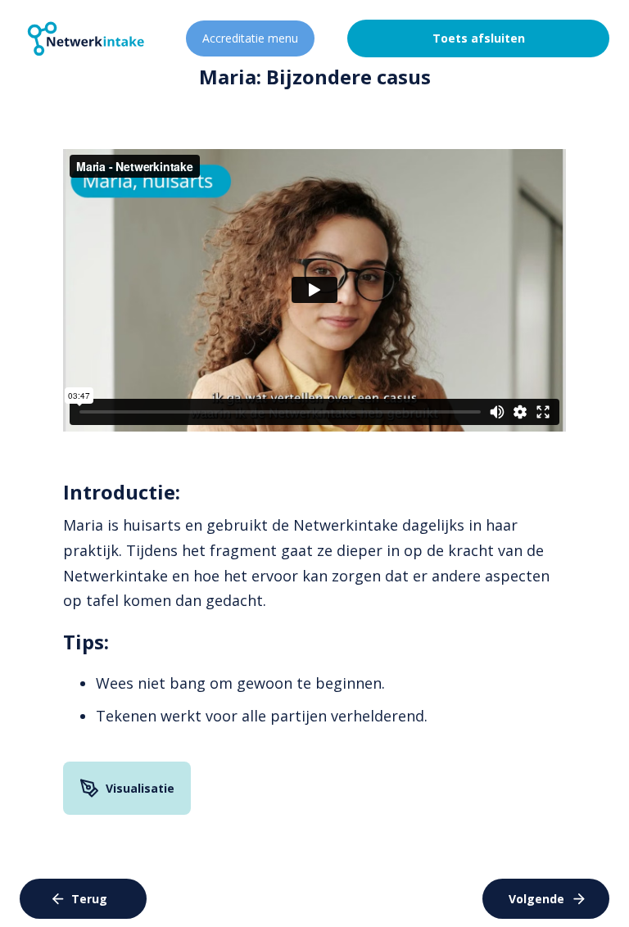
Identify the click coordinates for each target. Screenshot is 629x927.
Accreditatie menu (250, 38)
